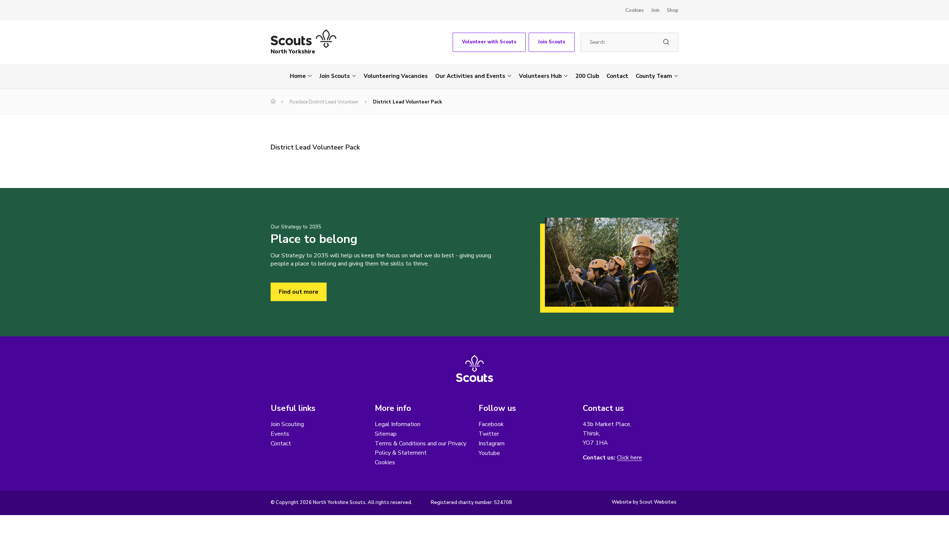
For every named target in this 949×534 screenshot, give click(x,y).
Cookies (634, 10)
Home (298, 76)
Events (280, 434)
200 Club (587, 76)
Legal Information (397, 424)
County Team (654, 76)
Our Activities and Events (470, 76)
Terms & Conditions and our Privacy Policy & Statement (420, 448)
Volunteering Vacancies (396, 76)
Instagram (492, 443)
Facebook (491, 424)
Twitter (489, 434)
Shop (672, 10)
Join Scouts (551, 42)
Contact (617, 76)
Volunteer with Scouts (489, 42)
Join (655, 10)
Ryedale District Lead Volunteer (324, 102)
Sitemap (386, 434)
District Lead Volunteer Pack (315, 147)
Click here (629, 458)
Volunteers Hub (540, 76)
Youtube (489, 453)
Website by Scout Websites (644, 502)
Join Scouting (287, 424)
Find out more (298, 292)
